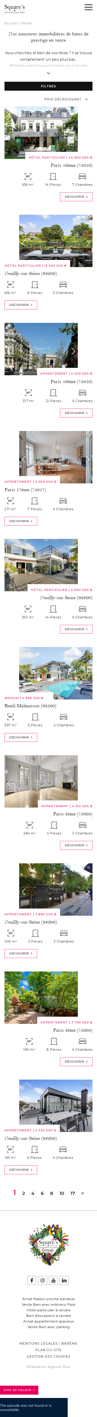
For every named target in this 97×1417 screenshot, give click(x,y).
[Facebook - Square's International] (31, 1280)
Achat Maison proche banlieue (48, 1299)
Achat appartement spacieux (48, 1321)
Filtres (48, 86)
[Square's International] (15, 10)
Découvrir (74, 196)
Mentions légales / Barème (48, 1344)
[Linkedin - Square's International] (64, 1280)
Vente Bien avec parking (48, 1327)
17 (72, 1193)
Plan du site (48, 1350)
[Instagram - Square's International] (42, 1280)
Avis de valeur (17, 1390)
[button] (10, 135)
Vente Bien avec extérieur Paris (48, 1304)
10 (61, 1193)
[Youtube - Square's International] (53, 1280)
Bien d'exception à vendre (48, 1316)
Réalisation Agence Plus (48, 1367)
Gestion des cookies (48, 1357)
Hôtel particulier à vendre (49, 1310)
